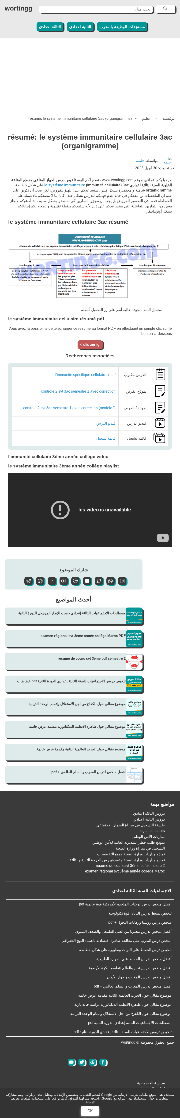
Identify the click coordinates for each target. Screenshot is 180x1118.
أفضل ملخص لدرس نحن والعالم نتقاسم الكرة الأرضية (130, 968)
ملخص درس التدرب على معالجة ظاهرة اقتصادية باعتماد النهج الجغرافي (116, 941)
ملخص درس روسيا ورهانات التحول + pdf (140, 922)
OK (90, 1111)
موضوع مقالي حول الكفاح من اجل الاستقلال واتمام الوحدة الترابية (77, 704)
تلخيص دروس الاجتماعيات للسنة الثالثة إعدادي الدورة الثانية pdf (123, 1032)
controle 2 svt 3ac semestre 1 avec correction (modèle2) (69, 408)
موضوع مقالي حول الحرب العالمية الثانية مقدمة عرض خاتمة (81, 749)
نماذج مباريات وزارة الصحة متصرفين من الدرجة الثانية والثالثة (117, 860)
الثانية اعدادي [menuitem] (80, 27)
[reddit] (92, 1062)
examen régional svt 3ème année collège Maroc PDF (83, 636)
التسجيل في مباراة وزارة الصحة (140, 848)
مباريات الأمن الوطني (148, 837)
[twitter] (81, 1062)
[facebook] (102, 1062)
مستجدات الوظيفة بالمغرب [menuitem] (122, 27)
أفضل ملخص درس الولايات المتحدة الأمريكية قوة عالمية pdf (125, 904)
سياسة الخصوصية (151, 1083)
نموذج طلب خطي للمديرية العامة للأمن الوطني (128, 842)
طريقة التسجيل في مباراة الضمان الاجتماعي (130, 825)
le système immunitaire (64, 185)
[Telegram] (27, 584)
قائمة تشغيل (106, 438)
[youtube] (71, 1062)
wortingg (18, 8)
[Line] (73, 584)
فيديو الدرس (106, 423)
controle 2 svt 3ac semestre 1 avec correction (78, 391)
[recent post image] (134, 616)
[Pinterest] (38, 584)
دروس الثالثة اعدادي (149, 813)
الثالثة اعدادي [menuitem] (50, 27)
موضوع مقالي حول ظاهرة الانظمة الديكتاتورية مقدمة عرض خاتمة (77, 726)
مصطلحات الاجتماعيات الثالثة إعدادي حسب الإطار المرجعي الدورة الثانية (72, 613)
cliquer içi (90, 345)
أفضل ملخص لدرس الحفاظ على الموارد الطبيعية (134, 959)
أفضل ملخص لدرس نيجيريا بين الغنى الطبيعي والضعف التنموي (123, 931)
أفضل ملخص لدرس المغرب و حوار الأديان (139, 977)
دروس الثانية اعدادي (149, 819)
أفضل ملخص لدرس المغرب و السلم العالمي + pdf (88, 772)
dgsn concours (152, 831)
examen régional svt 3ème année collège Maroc (125, 871)
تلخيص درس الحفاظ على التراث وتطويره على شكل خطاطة (125, 950)
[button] (120, 584)
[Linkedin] (50, 584)
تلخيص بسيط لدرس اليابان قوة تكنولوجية (140, 913)
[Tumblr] (62, 584)
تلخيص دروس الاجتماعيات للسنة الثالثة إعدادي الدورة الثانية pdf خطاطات (71, 681)
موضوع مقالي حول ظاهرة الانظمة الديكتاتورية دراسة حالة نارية (123, 1004)
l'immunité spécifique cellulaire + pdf (85, 375)
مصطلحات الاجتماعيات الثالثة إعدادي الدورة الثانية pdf (130, 1023)
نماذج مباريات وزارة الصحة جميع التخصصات (131, 854)
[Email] (85, 584)
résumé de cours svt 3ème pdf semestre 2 (92, 658)
